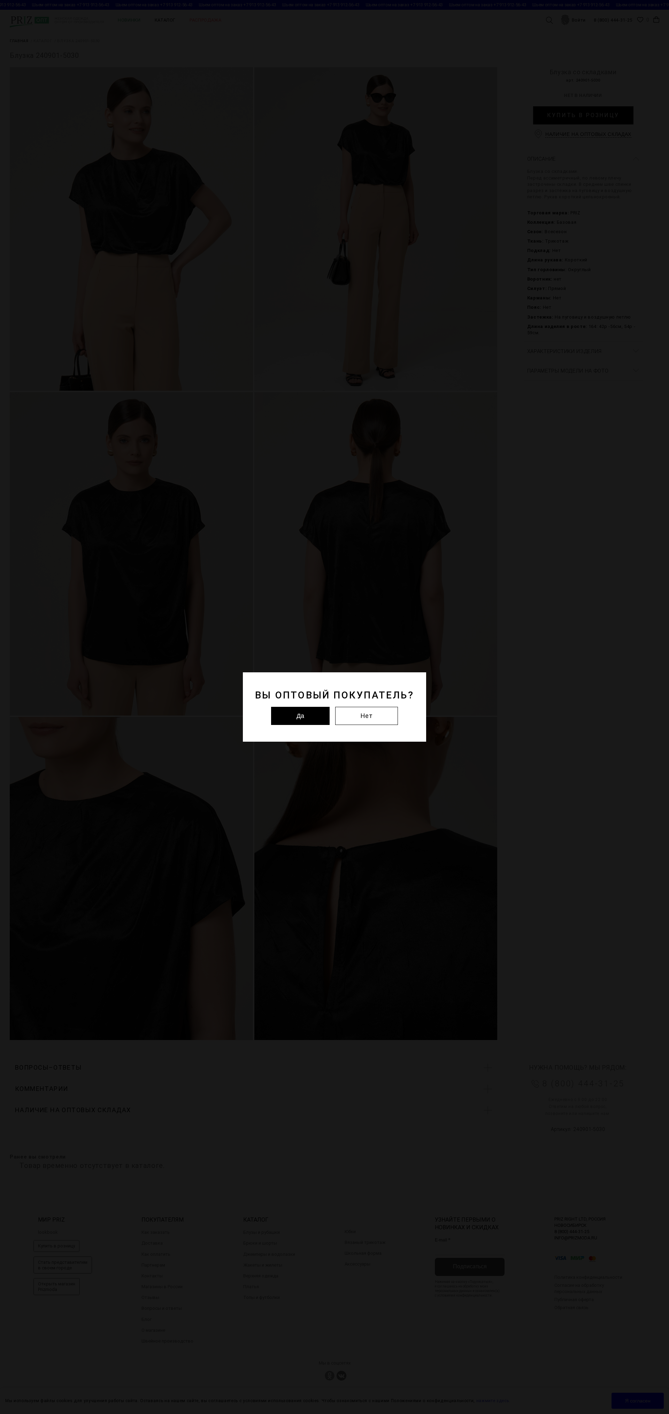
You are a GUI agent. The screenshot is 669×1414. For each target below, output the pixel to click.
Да (300, 715)
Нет (367, 715)
